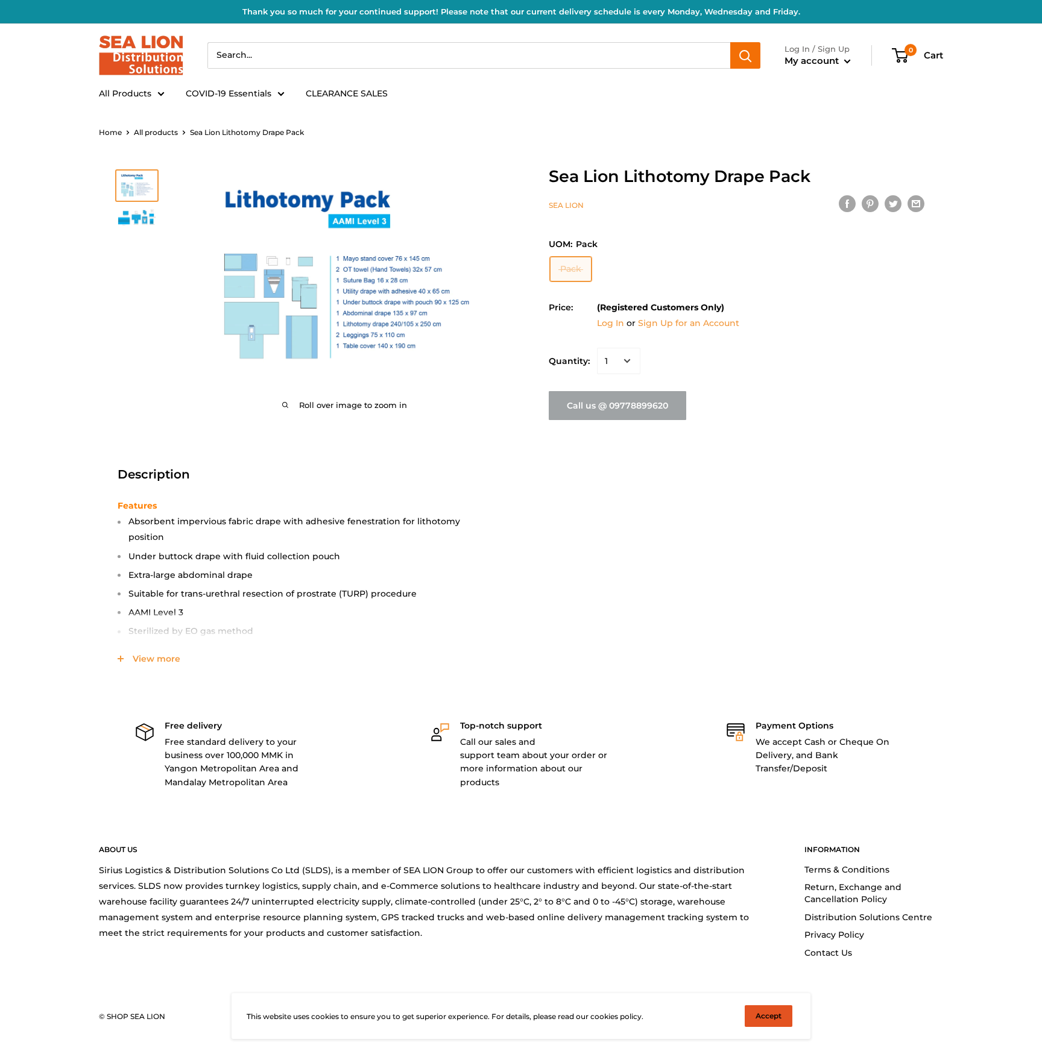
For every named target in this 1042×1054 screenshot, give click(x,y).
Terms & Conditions (846, 869)
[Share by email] (916, 203)
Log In (610, 323)
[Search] (745, 55)
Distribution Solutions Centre (868, 917)
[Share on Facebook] (847, 203)
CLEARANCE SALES (347, 93)
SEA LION (566, 205)
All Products (125, 93)
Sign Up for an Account (688, 323)
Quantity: (569, 361)
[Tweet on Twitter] (893, 203)
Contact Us (828, 952)
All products (156, 132)
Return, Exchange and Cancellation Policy (852, 893)
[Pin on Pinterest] (870, 203)
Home (110, 132)
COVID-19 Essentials (228, 93)
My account (813, 60)
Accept (769, 1015)
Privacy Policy (834, 934)
